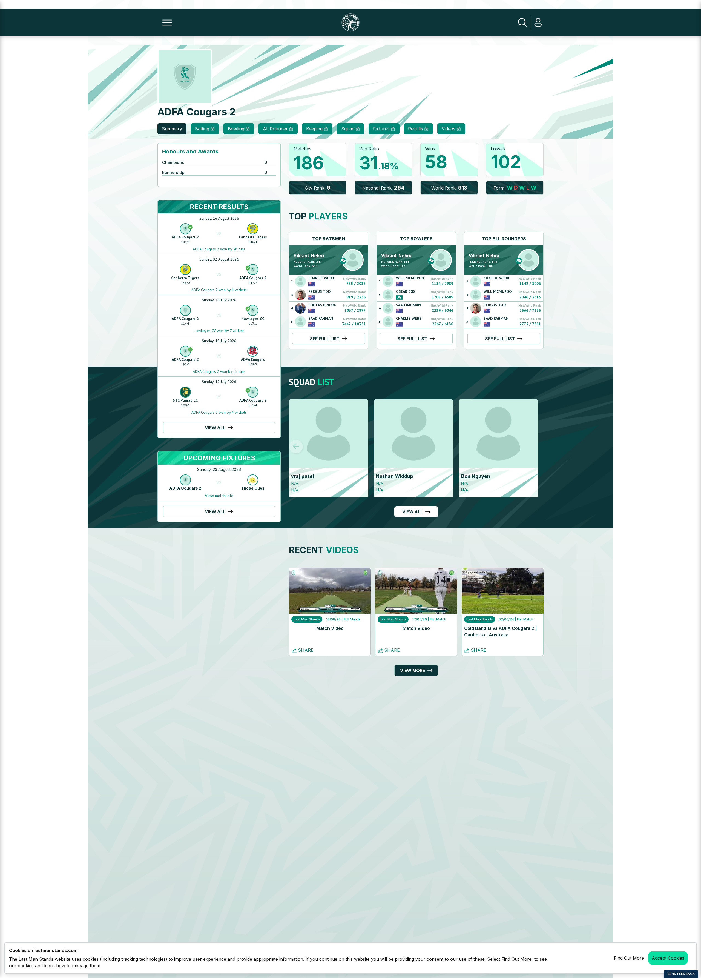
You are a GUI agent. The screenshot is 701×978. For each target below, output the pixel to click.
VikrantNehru (309, 255)
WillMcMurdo (410, 278)
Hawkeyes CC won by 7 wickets (219, 330)
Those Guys (253, 488)
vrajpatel (302, 476)
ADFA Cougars (253, 359)
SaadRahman (320, 318)
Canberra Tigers (253, 237)
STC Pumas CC (185, 400)
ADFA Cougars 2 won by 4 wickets (219, 412)
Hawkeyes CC (252, 318)
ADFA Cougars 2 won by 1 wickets (219, 289)
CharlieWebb (321, 278)
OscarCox (405, 291)
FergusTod (319, 291)
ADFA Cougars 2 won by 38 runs (219, 249)
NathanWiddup (394, 476)
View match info (219, 495)
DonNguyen (475, 476)
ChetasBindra (322, 304)
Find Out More (629, 958)
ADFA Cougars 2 (185, 237)
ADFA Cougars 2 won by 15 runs (219, 371)
